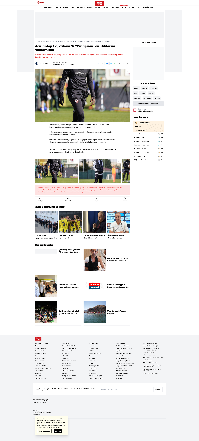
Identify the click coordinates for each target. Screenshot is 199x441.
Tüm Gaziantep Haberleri (148, 104)
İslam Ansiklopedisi (122, 356)
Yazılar (105, 7)
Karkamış (153, 88)
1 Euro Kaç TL (92, 373)
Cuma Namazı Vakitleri (69, 348)
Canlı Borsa (65, 343)
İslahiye (144, 88)
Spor (73, 7)
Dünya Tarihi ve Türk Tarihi (124, 353)
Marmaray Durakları (122, 373)
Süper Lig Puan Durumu (96, 378)
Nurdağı (143, 93)
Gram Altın (92, 356)
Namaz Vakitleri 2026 (68, 346)
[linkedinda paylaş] (111, 63)
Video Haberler (120, 343)
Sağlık (97, 7)
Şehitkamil (147, 98)
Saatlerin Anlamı (94, 348)
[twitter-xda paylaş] (102, 63)
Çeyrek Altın (92, 358)
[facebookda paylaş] (98, 63)
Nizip (135, 93)
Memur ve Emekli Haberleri (43, 368)
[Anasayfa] (38, 339)
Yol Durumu (65, 368)
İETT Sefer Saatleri (148, 352)
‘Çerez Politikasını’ (57, 425)
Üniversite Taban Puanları (124, 348)
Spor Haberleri (39, 356)
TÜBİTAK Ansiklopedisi (122, 358)
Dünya (66, 7)
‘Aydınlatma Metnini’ (43, 427)
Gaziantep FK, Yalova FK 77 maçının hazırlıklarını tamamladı (88, 41)
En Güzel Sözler (120, 368)
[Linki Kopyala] (127, 63)
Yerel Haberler (46, 41)
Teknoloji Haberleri (40, 366)
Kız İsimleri (119, 378)
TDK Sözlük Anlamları (122, 346)
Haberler (37, 41)
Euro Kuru (38, 376)
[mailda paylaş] (119, 63)
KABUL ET (58, 431)
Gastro (124, 7)
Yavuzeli (157, 98)
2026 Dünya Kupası (68, 371)
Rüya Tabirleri (120, 351)
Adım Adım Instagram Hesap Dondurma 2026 (152, 365)
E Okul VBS (65, 356)
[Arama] (35, 2)
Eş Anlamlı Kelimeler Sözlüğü (125, 363)
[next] (129, 225)
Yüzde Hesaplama (148, 360)
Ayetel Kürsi (92, 346)
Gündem (48, 7)
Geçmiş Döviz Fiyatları (150, 362)
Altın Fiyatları (39, 371)
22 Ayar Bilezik (93, 368)
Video (131, 7)
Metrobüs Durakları (121, 371)
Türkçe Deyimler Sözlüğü (150, 346)
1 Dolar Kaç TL (93, 371)
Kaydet (157, 389)
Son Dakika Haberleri (41, 343)
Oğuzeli (151, 93)
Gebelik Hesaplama (149, 355)
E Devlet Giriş (66, 358)
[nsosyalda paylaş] (107, 63)
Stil (138, 7)
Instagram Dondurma (69, 376)
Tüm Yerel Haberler (148, 42)
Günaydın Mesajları (95, 353)
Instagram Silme (67, 378)
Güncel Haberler (40, 351)
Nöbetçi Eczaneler (67, 351)
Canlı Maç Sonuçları (95, 376)
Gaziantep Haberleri (59, 41)
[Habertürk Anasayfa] (99, 3)
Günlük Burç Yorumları (69, 361)
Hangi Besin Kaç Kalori (123, 361)
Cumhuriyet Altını (94, 366)
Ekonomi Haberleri (40, 348)
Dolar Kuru (38, 373)
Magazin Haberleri (40, 353)
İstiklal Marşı (65, 353)
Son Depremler (66, 363)
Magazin (81, 7)
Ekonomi (57, 7)
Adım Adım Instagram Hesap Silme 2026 (152, 370)
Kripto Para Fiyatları (41, 378)
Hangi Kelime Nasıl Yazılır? (124, 366)
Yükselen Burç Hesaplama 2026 (153, 357)
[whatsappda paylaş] (115, 63)
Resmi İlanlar (147, 7)
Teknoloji (115, 7)
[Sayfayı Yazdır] (123, 63)
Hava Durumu (66, 366)
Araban (136, 88)
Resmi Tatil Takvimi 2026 (150, 373)
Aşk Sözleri (92, 351)
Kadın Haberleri (39, 363)
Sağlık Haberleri (40, 361)
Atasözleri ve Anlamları (150, 343)
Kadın (90, 7)
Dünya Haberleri (40, 358)
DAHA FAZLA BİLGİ (44, 431)
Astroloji (64, 373)
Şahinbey (137, 98)
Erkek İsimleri (119, 376)
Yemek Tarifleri (93, 343)
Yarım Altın (92, 361)
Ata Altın (91, 363)
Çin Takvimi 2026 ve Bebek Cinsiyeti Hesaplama (151, 349)
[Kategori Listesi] (163, 2)
